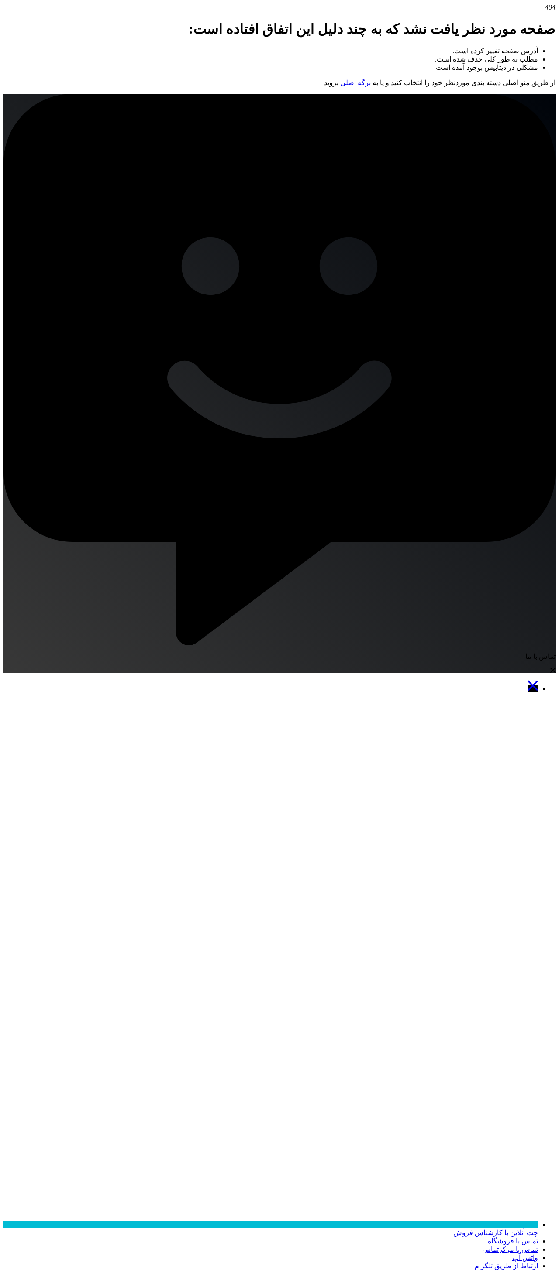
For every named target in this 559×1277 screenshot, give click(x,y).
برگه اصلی (355, 82)
